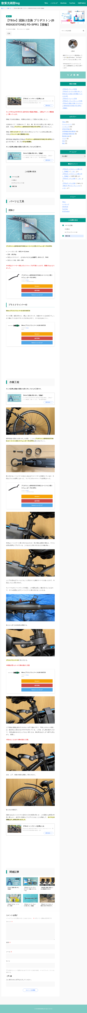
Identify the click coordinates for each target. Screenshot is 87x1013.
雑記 (63, 143)
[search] (83, 30)
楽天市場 (37, 290)
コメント (9, 921)
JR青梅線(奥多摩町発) (69, 131)
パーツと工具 (15, 176)
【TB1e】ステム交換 (68, 178)
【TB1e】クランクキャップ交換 (72, 101)
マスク (64, 138)
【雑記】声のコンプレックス (71, 185)
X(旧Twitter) (82, 3)
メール (9, 951)
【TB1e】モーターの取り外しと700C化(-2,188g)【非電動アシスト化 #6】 (72, 94)
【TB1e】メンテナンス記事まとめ (33, 98)
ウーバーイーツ (67, 124)
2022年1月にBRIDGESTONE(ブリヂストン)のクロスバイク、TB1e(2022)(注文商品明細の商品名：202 (38, 101)
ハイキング (54, 3)
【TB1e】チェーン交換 (69, 98)
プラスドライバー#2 (18, 183)
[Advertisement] (30, 81)
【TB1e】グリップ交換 (69, 89)
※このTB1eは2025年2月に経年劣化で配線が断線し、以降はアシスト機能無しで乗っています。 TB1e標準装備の (37, 156)
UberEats (63, 3)
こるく (73, 171)
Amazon (37, 286)
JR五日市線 (65, 129)
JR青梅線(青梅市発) (68, 134)
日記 (63, 141)
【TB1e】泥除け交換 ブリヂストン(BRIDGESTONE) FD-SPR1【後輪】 (72, 106)
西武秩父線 (65, 136)
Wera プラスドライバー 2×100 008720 (33, 325)
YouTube (72, 3)
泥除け (15, 180)
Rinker (27, 327)
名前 (8, 942)
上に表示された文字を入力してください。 (19, 979)
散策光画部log (10, 3)
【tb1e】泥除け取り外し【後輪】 (33, 153)
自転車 (27, 29)
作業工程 (14, 186)
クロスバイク (22, 29)
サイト (8, 961)
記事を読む (48, 105)
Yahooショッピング (37, 295)
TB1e (46, 3)
